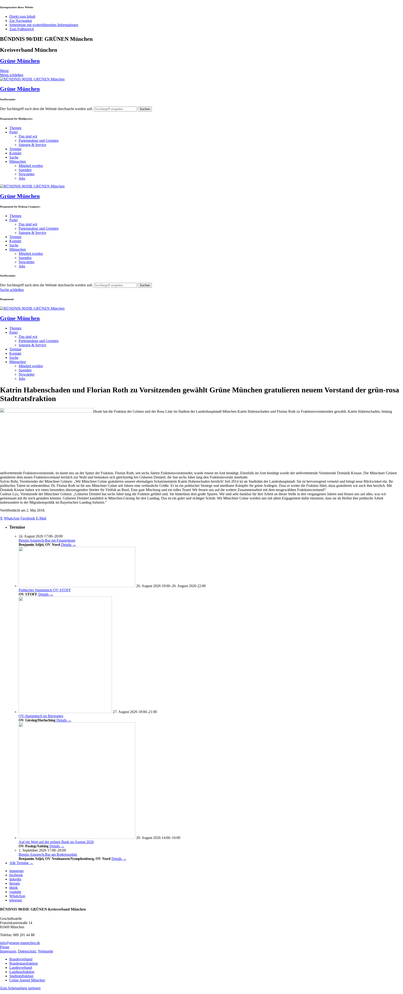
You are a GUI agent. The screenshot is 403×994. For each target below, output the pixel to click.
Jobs (22, 178)
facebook (16, 875)
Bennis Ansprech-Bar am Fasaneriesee (47, 540)
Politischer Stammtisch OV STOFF (45, 590)
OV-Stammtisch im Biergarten (41, 716)
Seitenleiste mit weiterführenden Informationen (43, 25)
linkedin (15, 879)
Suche (13, 157)
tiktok (13, 888)
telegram (15, 900)
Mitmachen (17, 161)
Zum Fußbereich (21, 29)
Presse (4, 947)
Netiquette (45, 951)
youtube (15, 892)
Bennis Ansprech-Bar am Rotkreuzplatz (48, 854)
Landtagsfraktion (21, 972)
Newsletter (27, 174)
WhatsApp (17, 896)
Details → (68, 545)
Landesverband (20, 968)
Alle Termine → (21, 863)
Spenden (25, 170)
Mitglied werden (31, 166)
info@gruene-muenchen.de (20, 943)
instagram (16, 871)
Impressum (8, 951)
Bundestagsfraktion (23, 963)
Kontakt (15, 153)
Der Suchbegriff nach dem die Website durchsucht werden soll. (46, 109)
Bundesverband (20, 959)
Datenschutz (27, 951)
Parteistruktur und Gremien (39, 140)
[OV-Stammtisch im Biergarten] (65, 712)
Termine (15, 149)
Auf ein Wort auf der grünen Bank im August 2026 (56, 842)
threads (14, 883)
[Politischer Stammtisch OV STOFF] (77, 586)
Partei (13, 132)
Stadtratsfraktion (21, 976)
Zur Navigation (20, 21)
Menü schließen (11, 75)
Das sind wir (28, 136)
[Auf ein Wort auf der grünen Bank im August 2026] (77, 838)
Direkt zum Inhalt (22, 16)
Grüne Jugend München (27, 980)
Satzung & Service (32, 145)
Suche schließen (12, 290)
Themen (15, 128)
